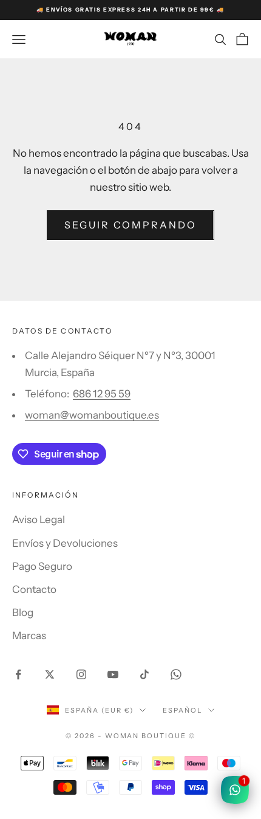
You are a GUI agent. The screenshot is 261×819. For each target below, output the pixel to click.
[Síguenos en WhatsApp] (176, 674)
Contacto (34, 589)
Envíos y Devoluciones (65, 543)
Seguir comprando (130, 225)
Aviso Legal (38, 519)
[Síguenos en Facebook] (18, 674)
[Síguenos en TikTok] (144, 674)
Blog (22, 612)
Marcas (29, 635)
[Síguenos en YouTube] (113, 674)
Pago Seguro (42, 566)
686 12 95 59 (101, 394)
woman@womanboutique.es (92, 415)
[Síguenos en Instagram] (81, 674)
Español (182, 710)
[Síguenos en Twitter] (50, 674)
